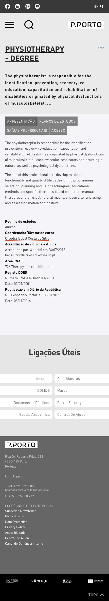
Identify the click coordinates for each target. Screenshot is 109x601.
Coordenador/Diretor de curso (29, 232)
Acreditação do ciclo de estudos (30, 244)
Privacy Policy (15, 527)
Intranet (43, 378)
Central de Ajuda (17, 538)
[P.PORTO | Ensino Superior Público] (86, 25)
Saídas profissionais (27, 130)
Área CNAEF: (15, 261)
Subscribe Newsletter (20, 510)
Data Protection (16, 521)
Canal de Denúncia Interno (24, 543)
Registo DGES (16, 272)
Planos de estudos (57, 121)
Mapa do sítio (14, 516)
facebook (7, 6)
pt (101, 6)
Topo (93, 594)
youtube (37, 6)
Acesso (58, 130)
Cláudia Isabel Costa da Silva (27, 238)
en (96, 6)
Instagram (27, 6)
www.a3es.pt (46, 255)
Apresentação (21, 121)
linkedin (17, 6)
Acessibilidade (15, 532)
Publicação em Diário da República (33, 289)
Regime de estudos (20, 221)
